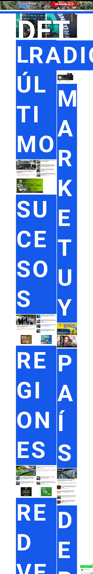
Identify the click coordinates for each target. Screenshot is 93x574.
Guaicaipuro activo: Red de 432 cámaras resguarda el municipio (48, 477)
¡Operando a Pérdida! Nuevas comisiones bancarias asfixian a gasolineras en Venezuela (68, 501)
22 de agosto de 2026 (43, 316)
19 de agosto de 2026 (43, 331)
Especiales (38, 12)
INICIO (18, 12)
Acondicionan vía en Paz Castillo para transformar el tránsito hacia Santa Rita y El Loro (48, 482)
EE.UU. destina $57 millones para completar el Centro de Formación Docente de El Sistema (69, 487)
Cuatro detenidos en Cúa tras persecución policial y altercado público (48, 325)
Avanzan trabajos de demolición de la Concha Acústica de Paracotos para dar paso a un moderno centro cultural (48, 165)
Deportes (33, 12)
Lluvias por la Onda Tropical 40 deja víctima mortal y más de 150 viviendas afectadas (47, 170)
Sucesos (28, 12)
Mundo (25, 12)
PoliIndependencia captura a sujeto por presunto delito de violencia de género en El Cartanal (48, 320)
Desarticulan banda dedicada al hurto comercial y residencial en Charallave (47, 330)
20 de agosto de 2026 (63, 492)
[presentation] (75, 13)
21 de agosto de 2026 (43, 322)
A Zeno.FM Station (74, 73)
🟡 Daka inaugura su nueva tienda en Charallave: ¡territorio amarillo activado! (66, 333)
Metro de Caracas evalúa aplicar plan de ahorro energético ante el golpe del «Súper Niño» (66, 480)
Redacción (47, 161)
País (20, 12)
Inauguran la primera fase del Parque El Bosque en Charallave (48, 160)
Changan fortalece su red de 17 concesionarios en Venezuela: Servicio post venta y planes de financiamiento (25, 172)
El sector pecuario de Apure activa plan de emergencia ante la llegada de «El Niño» (68, 496)
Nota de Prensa (23, 173)
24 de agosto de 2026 (19, 173)
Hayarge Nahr (47, 175)
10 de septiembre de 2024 (61, 346)
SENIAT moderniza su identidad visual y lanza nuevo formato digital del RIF (68, 491)
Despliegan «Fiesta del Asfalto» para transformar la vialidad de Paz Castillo (27, 482)
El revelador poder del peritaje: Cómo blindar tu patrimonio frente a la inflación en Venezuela (48, 174)
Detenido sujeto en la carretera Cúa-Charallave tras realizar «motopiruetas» (48, 315)
